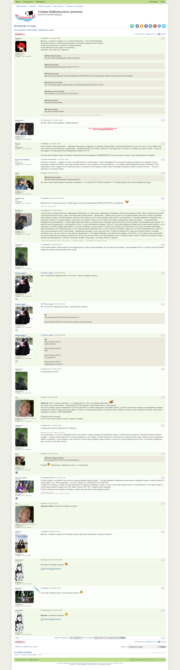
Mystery (45, 143)
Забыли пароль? (58, 6)
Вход (162, 1)
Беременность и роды (46, 30)
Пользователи (28, 1)
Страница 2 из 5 (150, 34)
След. (162, 638)
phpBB (93, 664)
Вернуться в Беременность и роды (26, 646)
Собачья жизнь (32, 30)
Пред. (17, 638)
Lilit (44, 397)
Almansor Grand (48, 477)
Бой (44, 453)
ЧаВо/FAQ (32, 6)
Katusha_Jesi (47, 198)
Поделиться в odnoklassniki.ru (142, 26)
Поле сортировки (88, 637)
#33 (42, 425)
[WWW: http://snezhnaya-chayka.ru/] (16, 472)
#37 (42, 531)
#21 (42, 120)
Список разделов (20, 30)
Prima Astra (46, 120)
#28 (42, 273)
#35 (42, 477)
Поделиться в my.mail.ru (150, 26)
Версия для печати (132, 26)
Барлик (45, 531)
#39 (42, 588)
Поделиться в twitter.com (164, 26)
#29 (42, 304)
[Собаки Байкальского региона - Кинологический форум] (25, 15)
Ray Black (46, 210)
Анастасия (46, 559)
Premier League (48, 273)
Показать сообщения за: (62, 637)
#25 (42, 198)
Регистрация (153, 1)
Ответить (17, 33)
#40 (42, 610)
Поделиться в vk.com (137, 26)
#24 (42, 173)
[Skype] (16, 299)
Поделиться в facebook (146, 26)
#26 (42, 210)
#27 (42, 244)
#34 (42, 453)
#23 (42, 159)
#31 (42, 369)
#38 (42, 559)
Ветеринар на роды (25, 25)
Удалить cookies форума (137, 659)
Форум (18, 1)
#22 (42, 143)
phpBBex (83, 664)
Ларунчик (46, 244)
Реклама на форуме (44, 6)
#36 (42, 503)
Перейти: (123, 646)
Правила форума (21, 6)
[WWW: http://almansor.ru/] (16, 498)
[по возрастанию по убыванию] (116, 637)
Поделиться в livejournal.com (159, 26)
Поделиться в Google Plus (155, 26)
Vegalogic (102, 664)
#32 (42, 397)
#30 (42, 335)
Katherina (45, 38)
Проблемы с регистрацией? (74, 6)
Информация (40, 1)
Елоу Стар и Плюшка (49, 159)
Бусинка (45, 588)
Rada (44, 173)
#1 (41, 38)
